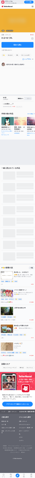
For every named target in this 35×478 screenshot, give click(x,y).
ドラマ (20, 437)
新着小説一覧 (4, 421)
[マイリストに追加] (32, 38)
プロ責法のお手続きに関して (24, 450)
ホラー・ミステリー (24, 431)
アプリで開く (28, 2)
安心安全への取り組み (7, 447)
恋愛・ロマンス (23, 421)
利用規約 (5, 445)
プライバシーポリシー (15, 452)
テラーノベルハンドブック (13, 445)
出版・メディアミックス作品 (8, 431)
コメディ (21, 440)
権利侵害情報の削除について (11, 450)
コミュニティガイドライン (26, 445)
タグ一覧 (3, 424)
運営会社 (23, 452)
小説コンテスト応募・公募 (8, 427)
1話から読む (17, 45)
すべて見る (30, 113)
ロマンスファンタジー (24, 424)
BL (19, 434)
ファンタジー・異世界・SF (26, 427)
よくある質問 (29, 447)
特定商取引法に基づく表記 (19, 447)
